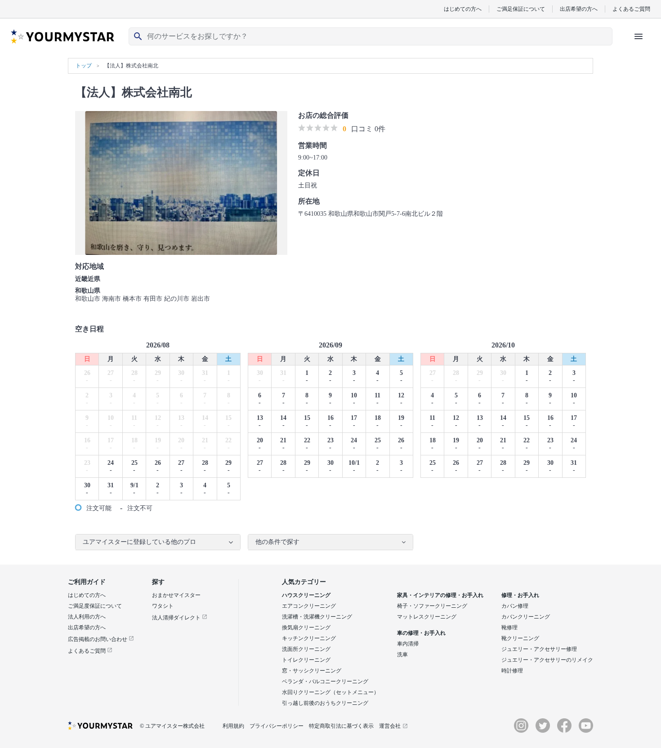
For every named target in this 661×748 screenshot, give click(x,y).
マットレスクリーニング (426, 617)
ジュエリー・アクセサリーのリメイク (547, 660)
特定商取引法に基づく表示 (341, 726)
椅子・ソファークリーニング (432, 606)
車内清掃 (408, 644)
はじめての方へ (463, 9)
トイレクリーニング (306, 660)
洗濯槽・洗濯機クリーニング (317, 617)
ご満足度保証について (95, 606)
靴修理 (509, 627)
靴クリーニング (520, 638)
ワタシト (163, 606)
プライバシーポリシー (277, 726)
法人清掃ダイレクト (177, 617)
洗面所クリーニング (306, 649)
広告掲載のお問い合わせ (98, 639)
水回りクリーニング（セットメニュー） (330, 692)
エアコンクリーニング (309, 606)
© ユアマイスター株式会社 (172, 726)
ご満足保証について (520, 9)
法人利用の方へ (87, 617)
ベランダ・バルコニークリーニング (325, 681)
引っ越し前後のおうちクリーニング (325, 703)
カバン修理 (514, 606)
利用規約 (233, 726)
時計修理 (512, 671)
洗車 (402, 654)
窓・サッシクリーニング (311, 671)
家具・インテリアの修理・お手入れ (440, 595)
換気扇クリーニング (306, 627)
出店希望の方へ (579, 9)
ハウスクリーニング (306, 595)
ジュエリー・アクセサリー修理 (539, 649)
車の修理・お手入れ (421, 633)
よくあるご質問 (631, 9)
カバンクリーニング (525, 617)
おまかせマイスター (176, 595)
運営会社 (390, 726)
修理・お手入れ (520, 595)
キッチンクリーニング (309, 638)
